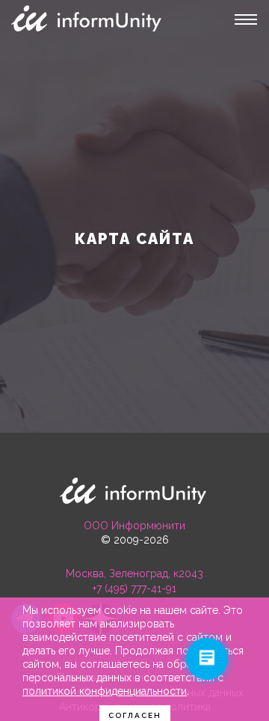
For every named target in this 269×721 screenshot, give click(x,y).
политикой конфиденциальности (104, 691)
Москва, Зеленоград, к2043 (134, 573)
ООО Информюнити (134, 526)
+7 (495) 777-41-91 (134, 588)
